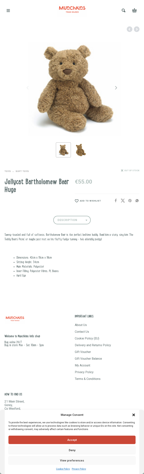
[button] (134, 415)
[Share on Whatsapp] (136, 200)
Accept (72, 440)
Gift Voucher (83, 352)
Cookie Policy (63, 469)
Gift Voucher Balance (88, 358)
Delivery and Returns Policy (93, 345)
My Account (82, 365)
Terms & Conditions (87, 379)
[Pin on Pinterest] (128, 200)
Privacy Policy (79, 469)
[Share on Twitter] (121, 200)
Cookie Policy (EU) (87, 338)
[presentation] (28, 88)
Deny (72, 450)
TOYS (7, 171)
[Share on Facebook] (114, 200)
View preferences (72, 460)
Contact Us (82, 331)
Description (67, 220)
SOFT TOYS (22, 171)
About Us (81, 325)
